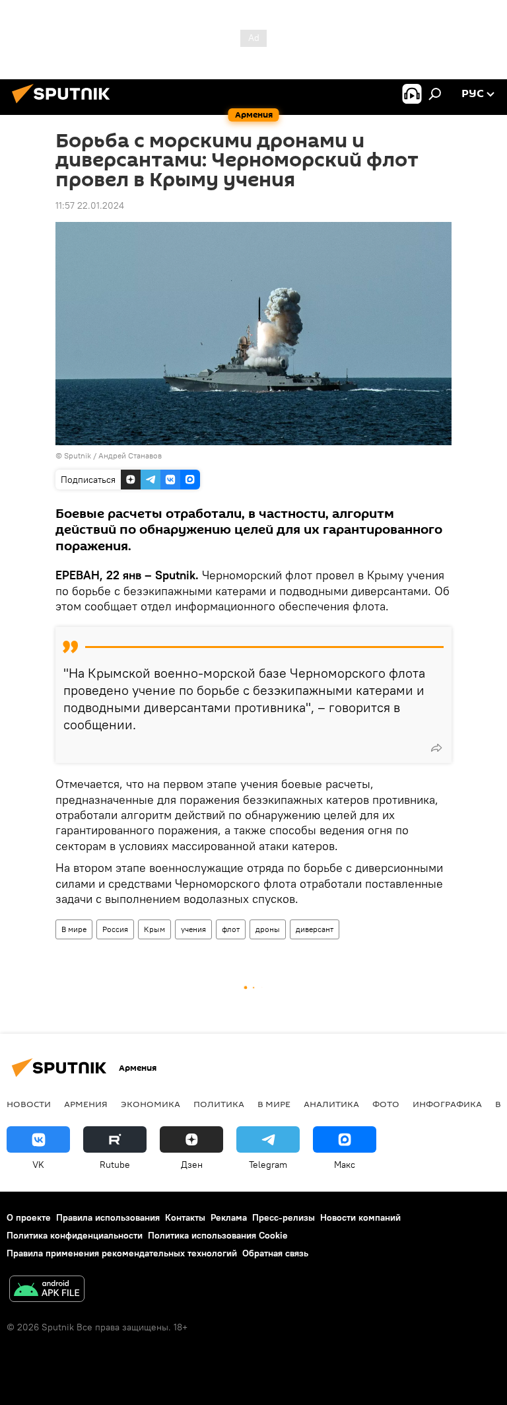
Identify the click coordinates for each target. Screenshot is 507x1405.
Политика (218, 1104)
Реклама (229, 1217)
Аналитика (331, 1104)
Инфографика (447, 1104)
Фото (385, 1104)
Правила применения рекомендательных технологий (122, 1253)
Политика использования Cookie (218, 1235)
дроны (267, 929)
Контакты (185, 1217)
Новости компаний (360, 1217)
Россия (115, 929)
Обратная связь (275, 1253)
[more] (436, 748)
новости (29, 1104)
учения (193, 929)
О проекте (29, 1217)
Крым (154, 929)
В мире (73, 929)
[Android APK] (47, 1290)
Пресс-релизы (283, 1217)
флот (231, 929)
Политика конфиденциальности (75, 1235)
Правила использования (108, 1217)
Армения (86, 1104)
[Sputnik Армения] (65, 105)
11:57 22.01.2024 (89, 205)
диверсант (314, 929)
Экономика (150, 1104)
